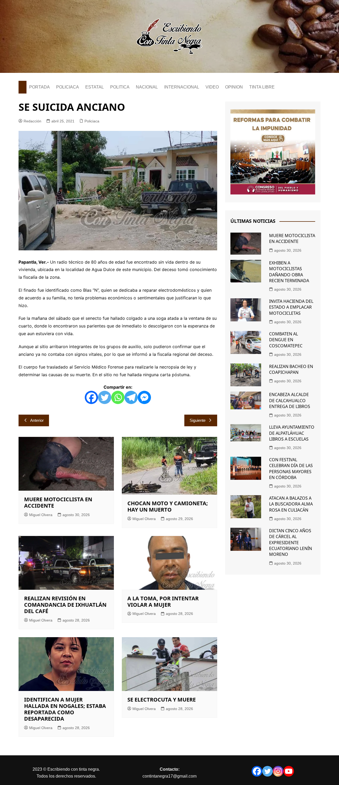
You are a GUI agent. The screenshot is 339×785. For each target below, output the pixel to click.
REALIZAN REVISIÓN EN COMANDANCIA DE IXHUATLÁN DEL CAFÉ (65, 605)
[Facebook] (91, 397)
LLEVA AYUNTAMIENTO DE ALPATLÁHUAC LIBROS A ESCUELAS (291, 433)
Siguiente (198, 420)
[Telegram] (131, 397)
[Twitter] (104, 397)
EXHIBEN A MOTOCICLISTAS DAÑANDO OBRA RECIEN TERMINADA (289, 271)
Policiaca (91, 121)
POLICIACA (67, 87)
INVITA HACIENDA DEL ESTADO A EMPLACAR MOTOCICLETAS (291, 307)
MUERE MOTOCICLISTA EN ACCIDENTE (58, 502)
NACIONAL (147, 87)
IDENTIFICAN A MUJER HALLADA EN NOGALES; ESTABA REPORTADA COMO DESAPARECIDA (65, 709)
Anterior (37, 420)
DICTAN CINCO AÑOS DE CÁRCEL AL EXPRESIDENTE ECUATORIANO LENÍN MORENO (290, 542)
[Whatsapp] (117, 397)
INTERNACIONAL (181, 87)
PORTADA (39, 87)
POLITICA (120, 87)
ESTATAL (94, 87)
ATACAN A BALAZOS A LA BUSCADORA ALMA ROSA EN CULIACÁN (291, 504)
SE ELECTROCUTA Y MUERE (161, 699)
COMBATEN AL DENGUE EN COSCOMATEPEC (285, 340)
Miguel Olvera (40, 515)
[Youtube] (288, 771)
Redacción (32, 121)
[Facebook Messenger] (144, 397)
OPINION (234, 87)
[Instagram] (278, 771)
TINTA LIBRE (262, 87)
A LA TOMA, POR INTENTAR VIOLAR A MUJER (163, 601)
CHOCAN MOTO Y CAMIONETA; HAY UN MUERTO (167, 506)
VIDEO (212, 87)
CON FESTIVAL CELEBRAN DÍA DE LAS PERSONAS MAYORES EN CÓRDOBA (291, 468)
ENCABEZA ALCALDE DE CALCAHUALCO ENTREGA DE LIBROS (289, 400)
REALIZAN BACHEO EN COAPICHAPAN (291, 369)
